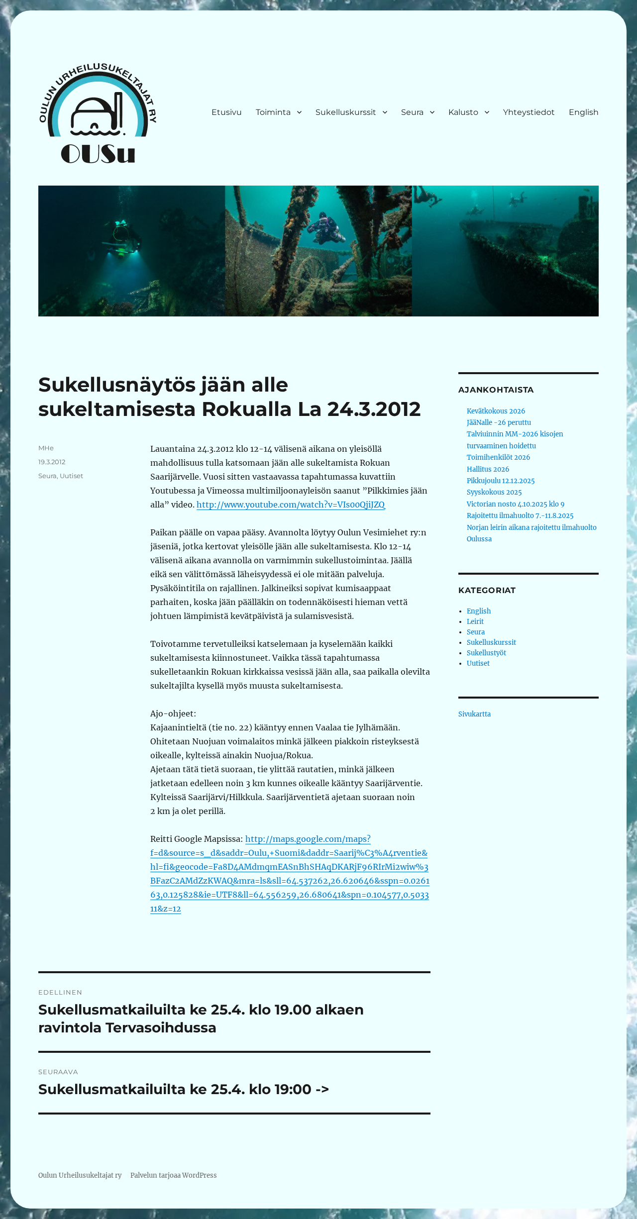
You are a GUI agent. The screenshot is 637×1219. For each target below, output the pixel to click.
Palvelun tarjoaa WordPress (173, 1175)
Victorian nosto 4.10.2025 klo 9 (516, 504)
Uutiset (71, 476)
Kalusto (463, 112)
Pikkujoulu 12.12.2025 (501, 481)
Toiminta (273, 112)
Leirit (475, 621)
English (584, 112)
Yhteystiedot (529, 112)
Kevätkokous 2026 (496, 411)
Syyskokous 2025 (494, 492)
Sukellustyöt (486, 653)
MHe (46, 448)
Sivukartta (474, 714)
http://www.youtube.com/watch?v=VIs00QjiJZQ (291, 504)
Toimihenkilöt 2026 (499, 457)
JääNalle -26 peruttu (499, 422)
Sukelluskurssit (346, 112)
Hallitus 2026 (488, 469)
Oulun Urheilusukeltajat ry (79, 1175)
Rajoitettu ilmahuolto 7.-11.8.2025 (520, 515)
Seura (412, 112)
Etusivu (227, 112)
